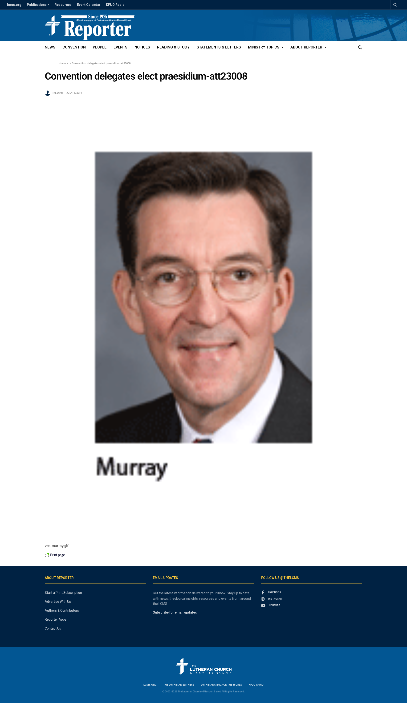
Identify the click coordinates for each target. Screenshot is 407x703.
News (50, 47)
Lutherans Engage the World (221, 684)
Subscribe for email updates (175, 612)
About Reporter (306, 47)
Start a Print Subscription (63, 593)
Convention (74, 47)
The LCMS (58, 93)
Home (62, 63)
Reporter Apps (55, 619)
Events (120, 47)
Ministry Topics (263, 47)
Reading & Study (173, 47)
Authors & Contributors (62, 610)
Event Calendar (89, 5)
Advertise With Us (58, 601)
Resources (63, 5)
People (99, 47)
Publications (37, 5)
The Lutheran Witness (178, 684)
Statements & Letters (219, 47)
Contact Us (53, 628)
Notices (142, 47)
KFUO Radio (115, 5)
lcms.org (14, 5)
